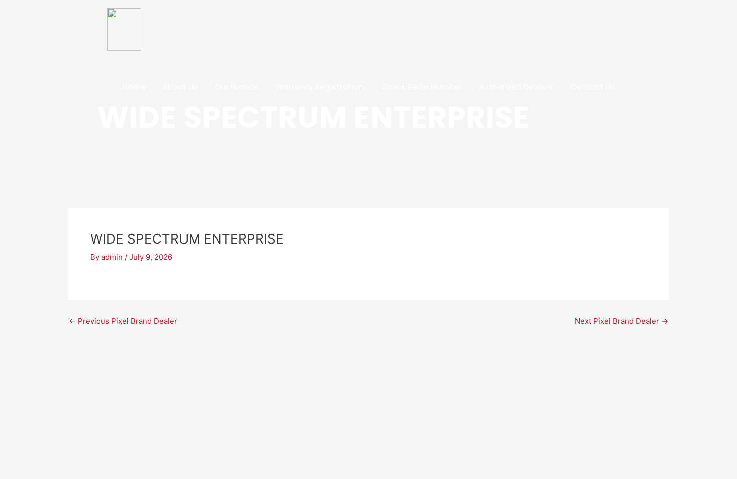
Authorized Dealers (516, 87)
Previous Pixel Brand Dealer (123, 321)
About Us (180, 87)
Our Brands (237, 87)
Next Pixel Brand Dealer (621, 321)
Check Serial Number (421, 87)
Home (134, 87)
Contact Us (592, 87)
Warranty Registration (320, 87)
